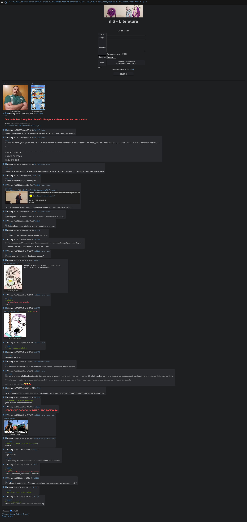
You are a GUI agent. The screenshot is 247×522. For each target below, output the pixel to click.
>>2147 (8, 169)
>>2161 (42, 343)
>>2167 (42, 361)
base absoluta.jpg (11, 83)
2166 (38, 362)
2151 (38, 185)
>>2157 (42, 251)
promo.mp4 (37, 83)
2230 (37, 487)
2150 (38, 176)
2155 (38, 240)
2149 (38, 164)
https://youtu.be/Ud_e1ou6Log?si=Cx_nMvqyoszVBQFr (27, 190)
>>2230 (53, 438)
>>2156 (48, 185)
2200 (38, 415)
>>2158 (48, 251)
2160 (38, 343)
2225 (37, 465)
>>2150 (43, 164)
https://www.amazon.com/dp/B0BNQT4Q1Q (22, 125)
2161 (38, 352)
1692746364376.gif (12, 263)
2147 (38, 130)
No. (37, 114)
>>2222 (48, 415)
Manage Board (8, 514)
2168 (38, 388)
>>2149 (43, 130)
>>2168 (42, 371)
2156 (38, 251)
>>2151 (48, 164)
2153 (38, 221)
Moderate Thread (21, 514)
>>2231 (48, 361)
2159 (38, 308)
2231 (37, 497)
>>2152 (43, 185)
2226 (37, 478)
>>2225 (48, 438)
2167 (38, 371)
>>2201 (42, 415)
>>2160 (42, 295)
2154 (38, 230)
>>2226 (53, 415)
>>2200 (8, 442)
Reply (123, 73)
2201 (38, 438)
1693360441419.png (12, 311)
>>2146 (8, 141)
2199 (38, 407)
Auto (15, 511)
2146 (41, 114)
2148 (38, 138)
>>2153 (43, 211)
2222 (37, 450)
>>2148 (4, 116)
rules (131, 69)
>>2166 (48, 295)
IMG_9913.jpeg (11, 418)
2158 (38, 295)
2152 (38, 212)
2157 (38, 260)
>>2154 (48, 211)
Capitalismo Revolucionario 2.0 (43, 196)
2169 (38, 397)
